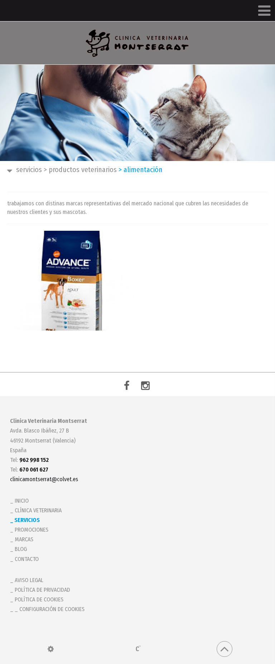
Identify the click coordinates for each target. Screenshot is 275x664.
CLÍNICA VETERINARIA (38, 510)
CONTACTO (27, 559)
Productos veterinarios (80, 169)
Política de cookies (39, 599)
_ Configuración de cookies (50, 609)
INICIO (22, 500)
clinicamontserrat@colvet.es (44, 479)
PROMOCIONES (31, 529)
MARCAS (24, 539)
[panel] (51, 649)
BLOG (21, 549)
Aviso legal (29, 580)
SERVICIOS (29, 169)
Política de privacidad (42, 589)
